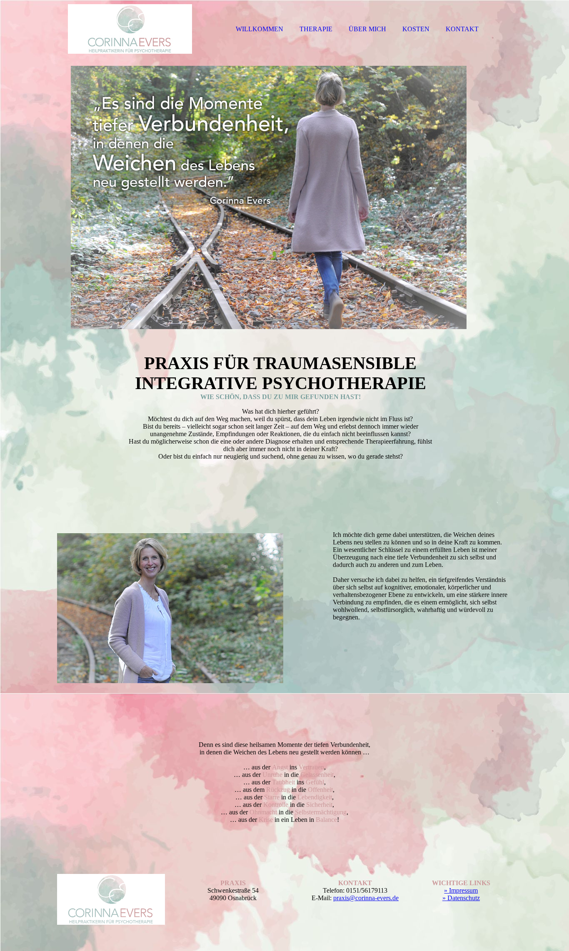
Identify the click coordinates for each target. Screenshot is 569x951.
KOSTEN (415, 28)
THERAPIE (315, 28)
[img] (130, 29)
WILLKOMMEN (259, 28)
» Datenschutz (461, 897)
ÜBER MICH (367, 28)
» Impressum (461, 890)
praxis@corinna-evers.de (366, 897)
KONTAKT (462, 28)
